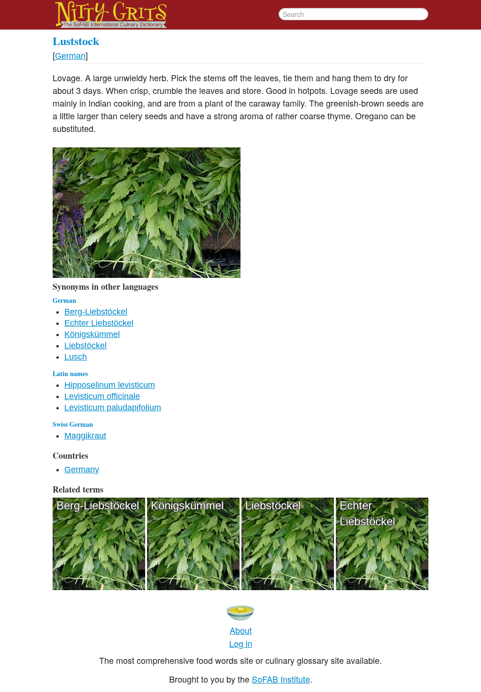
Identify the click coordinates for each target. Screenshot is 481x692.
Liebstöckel (85, 345)
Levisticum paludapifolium (112, 407)
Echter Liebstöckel (98, 323)
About (241, 630)
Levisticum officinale (102, 396)
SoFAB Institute (281, 679)
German (70, 56)
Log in (240, 643)
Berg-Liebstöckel (95, 311)
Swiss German (73, 424)
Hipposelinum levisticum (109, 385)
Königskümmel (92, 334)
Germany (81, 469)
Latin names (70, 373)
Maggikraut (85, 435)
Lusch (75, 356)
